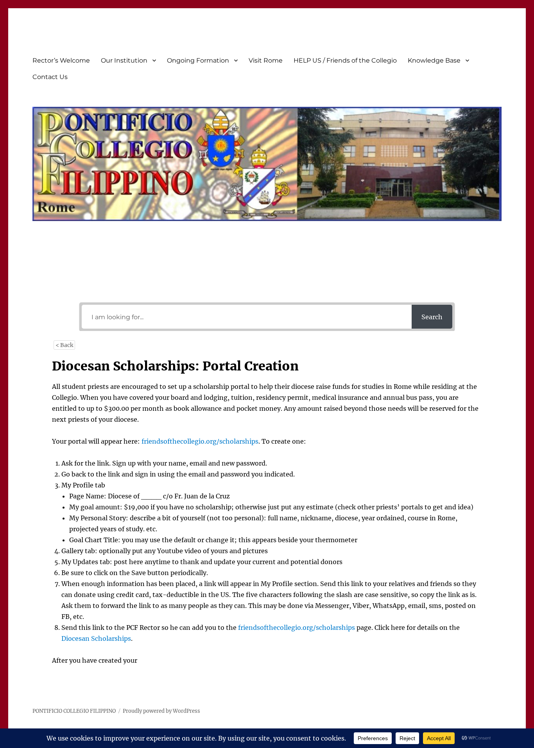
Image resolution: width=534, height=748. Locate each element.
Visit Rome (266, 60)
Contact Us (50, 77)
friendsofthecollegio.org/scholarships (200, 441)
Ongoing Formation (198, 60)
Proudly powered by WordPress (161, 711)
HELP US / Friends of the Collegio (345, 60)
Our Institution (124, 60)
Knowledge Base (434, 60)
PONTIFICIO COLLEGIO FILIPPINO (74, 711)
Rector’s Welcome (61, 60)
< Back (64, 345)
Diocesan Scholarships (96, 638)
